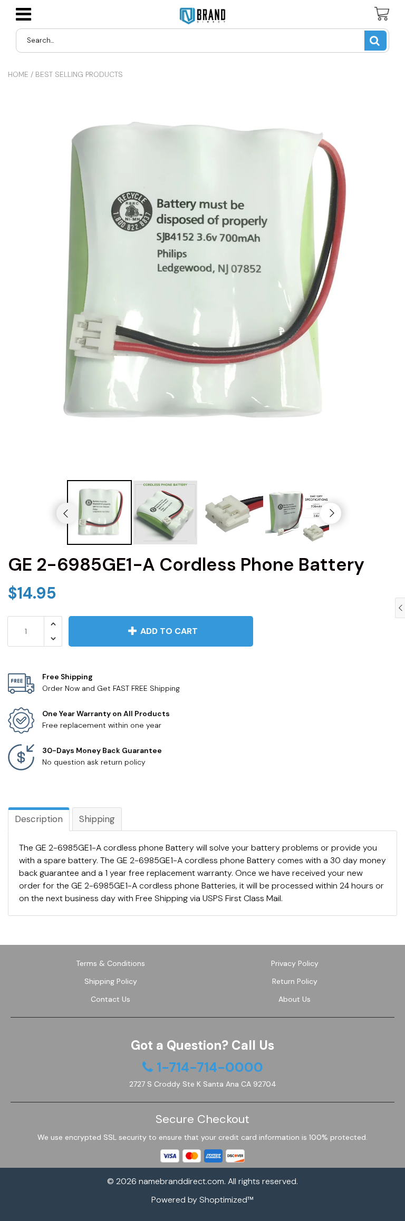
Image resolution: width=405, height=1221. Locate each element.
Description (39, 819)
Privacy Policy (295, 963)
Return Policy (294, 981)
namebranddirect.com (181, 1181)
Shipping (97, 819)
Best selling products (79, 74)
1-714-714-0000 (210, 1067)
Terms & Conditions (110, 963)
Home (18, 74)
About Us (294, 999)
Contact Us (110, 999)
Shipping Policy (110, 981)
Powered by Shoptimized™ (202, 1199)
